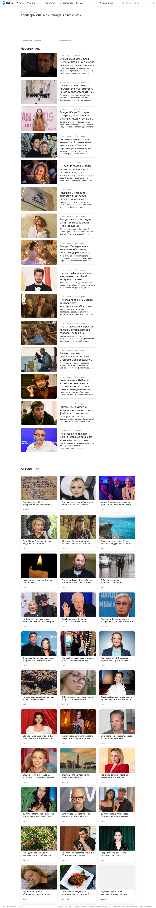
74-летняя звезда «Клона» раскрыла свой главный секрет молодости (76, 169)
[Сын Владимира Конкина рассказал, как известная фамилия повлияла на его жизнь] (78, 610)
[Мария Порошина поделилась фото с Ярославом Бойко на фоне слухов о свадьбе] (117, 494)
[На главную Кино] (9, 3)
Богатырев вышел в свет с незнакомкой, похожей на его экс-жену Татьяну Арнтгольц (75, 142)
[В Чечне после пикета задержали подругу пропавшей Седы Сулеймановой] (78, 688)
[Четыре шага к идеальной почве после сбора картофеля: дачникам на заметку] (39, 688)
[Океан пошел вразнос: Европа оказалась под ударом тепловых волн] (117, 533)
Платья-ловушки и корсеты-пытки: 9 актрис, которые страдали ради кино (77, 329)
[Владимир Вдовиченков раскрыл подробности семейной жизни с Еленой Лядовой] (39, 649)
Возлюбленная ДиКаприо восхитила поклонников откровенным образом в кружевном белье (75, 383)
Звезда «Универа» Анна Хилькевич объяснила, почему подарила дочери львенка (75, 249)
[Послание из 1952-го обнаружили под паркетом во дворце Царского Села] (39, 494)
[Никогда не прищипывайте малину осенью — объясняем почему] (39, 844)
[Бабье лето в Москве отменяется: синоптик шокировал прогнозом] (117, 572)
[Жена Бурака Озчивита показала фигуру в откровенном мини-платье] (78, 727)
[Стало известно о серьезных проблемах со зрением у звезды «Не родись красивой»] (39, 766)
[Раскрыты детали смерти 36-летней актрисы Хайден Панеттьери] (117, 766)
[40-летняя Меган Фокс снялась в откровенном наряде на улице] (39, 805)
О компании (11, 906)
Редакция (59, 906)
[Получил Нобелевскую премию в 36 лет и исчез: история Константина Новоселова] (78, 844)
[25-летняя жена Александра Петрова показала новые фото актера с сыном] (117, 805)
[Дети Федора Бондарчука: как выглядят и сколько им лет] (78, 805)
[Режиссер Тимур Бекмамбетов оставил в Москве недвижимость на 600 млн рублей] (78, 572)
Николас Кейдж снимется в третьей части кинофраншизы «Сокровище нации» (77, 303)
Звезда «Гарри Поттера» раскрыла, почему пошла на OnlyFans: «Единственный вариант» (76, 115)
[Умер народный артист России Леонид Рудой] (39, 572)
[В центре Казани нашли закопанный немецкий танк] (117, 883)
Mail (3, 906)
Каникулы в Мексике (29, 12)
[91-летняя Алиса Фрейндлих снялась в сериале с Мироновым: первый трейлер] (78, 533)
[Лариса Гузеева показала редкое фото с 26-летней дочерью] (78, 649)
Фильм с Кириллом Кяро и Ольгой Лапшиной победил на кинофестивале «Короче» (77, 62)
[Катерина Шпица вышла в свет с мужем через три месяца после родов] (117, 688)
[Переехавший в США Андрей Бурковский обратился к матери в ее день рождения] (117, 649)
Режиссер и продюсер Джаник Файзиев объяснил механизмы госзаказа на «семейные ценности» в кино (76, 437)
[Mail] (3, 3)
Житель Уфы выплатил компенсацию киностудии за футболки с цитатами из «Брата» (77, 410)
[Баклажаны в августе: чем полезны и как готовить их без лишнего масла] (78, 883)
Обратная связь (146, 906)
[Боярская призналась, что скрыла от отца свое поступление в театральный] (117, 844)
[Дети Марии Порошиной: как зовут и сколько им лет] (39, 533)
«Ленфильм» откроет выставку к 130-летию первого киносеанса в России (73, 196)
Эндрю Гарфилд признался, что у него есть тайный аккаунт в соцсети (76, 276)
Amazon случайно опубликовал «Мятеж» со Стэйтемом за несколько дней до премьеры (75, 356)
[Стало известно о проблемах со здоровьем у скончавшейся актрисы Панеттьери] (78, 494)
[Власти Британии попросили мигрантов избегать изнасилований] (78, 766)
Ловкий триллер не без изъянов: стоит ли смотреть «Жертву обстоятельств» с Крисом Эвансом (76, 88)
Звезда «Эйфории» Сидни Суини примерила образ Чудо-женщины (75, 222)
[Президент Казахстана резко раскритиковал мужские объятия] (117, 610)
